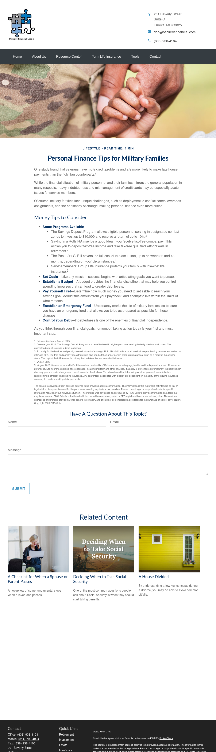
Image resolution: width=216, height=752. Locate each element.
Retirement (66, 734)
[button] (17, 56)
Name (12, 421)
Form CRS (105, 731)
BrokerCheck (166, 738)
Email (114, 421)
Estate (63, 745)
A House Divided (154, 577)
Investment (66, 739)
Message (15, 449)
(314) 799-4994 (28, 739)
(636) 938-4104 (27, 734)
